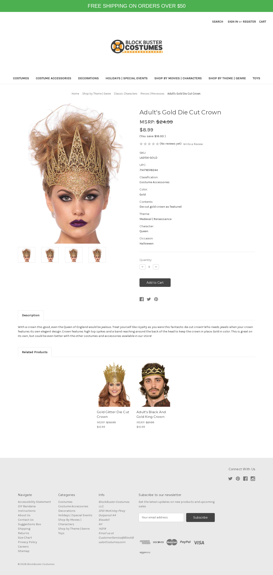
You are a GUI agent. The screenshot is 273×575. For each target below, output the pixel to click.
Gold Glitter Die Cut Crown (113, 414)
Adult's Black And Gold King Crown (151, 414)
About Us (24, 515)
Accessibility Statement (34, 502)
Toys (256, 78)
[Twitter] (149, 299)
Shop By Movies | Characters (178, 78)
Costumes (21, 78)
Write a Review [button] (193, 144)
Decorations (88, 78)
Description (30, 315)
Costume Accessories (53, 78)
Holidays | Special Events (127, 78)
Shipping (24, 528)
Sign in (233, 21)
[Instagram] (253, 478)
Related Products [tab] (35, 352)
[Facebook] (141, 299)
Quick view (114, 384)
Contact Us (26, 520)
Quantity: (145, 260)
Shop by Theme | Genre (227, 78)
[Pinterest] (156, 299)
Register (249, 21)
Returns (23, 533)
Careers (23, 546)
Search (217, 21)
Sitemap (23, 551)
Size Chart (25, 537)
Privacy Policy (27, 542)
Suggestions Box (29, 524)
